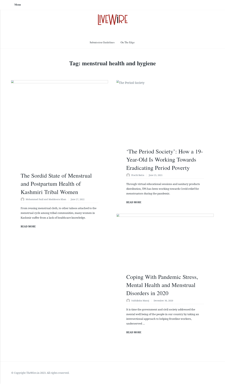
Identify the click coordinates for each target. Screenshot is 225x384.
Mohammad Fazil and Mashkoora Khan (46, 199)
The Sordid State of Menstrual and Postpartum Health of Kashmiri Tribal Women (56, 183)
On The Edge (128, 42)
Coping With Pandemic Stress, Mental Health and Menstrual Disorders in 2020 (162, 285)
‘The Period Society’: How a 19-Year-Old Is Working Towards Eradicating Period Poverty (164, 159)
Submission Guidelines (102, 42)
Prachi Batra (137, 175)
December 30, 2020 (163, 300)
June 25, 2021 (156, 175)
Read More (28, 226)
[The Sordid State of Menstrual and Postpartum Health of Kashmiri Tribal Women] (59, 128)
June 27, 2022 (77, 199)
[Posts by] (23, 199)
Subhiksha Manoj (140, 300)
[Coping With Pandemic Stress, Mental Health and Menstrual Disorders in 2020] (165, 246)
